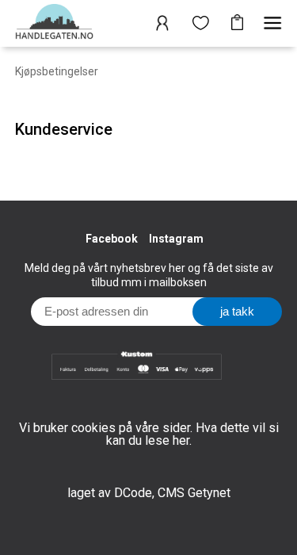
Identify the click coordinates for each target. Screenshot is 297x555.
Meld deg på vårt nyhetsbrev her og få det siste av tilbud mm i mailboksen (149, 275)
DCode (133, 492)
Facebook (112, 238)
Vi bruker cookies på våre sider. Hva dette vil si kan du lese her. (149, 434)
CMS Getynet (194, 492)
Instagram (176, 238)
